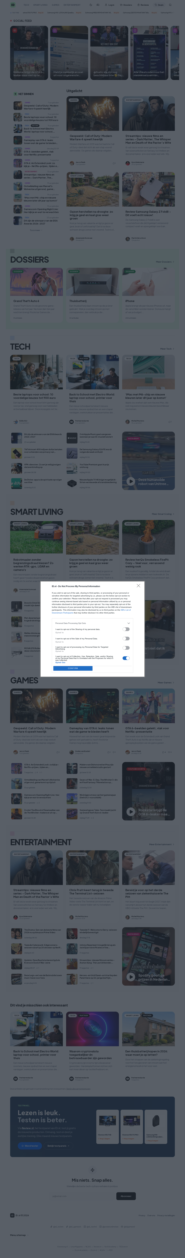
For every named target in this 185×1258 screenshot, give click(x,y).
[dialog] (92, 629)
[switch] (126, 629)
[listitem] (92, 623)
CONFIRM (73, 668)
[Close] (139, 586)
